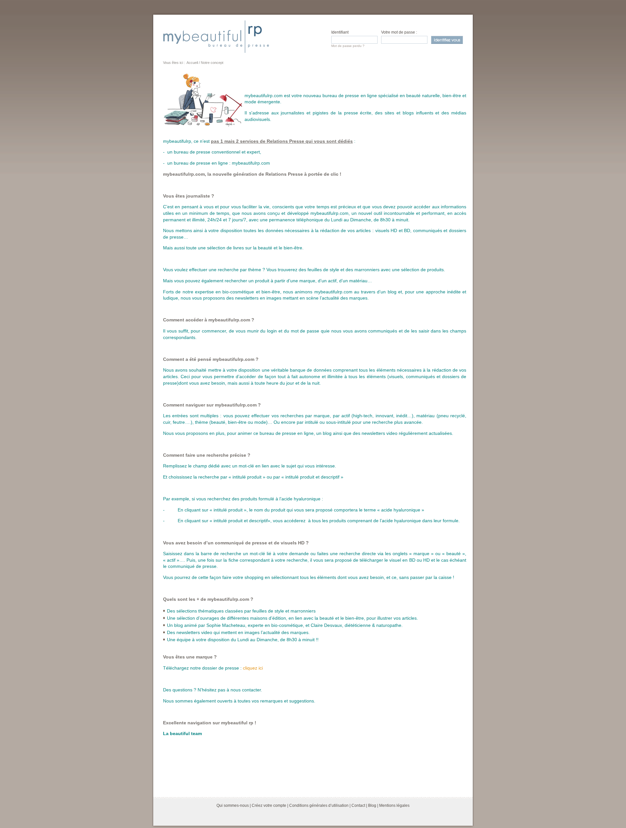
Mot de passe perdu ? (348, 46)
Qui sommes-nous (232, 805)
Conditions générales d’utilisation (319, 805)
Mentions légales (394, 805)
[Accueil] (216, 36)
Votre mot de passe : (399, 32)
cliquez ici (253, 668)
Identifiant (340, 32)
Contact (358, 805)
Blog (372, 805)
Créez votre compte (269, 805)
